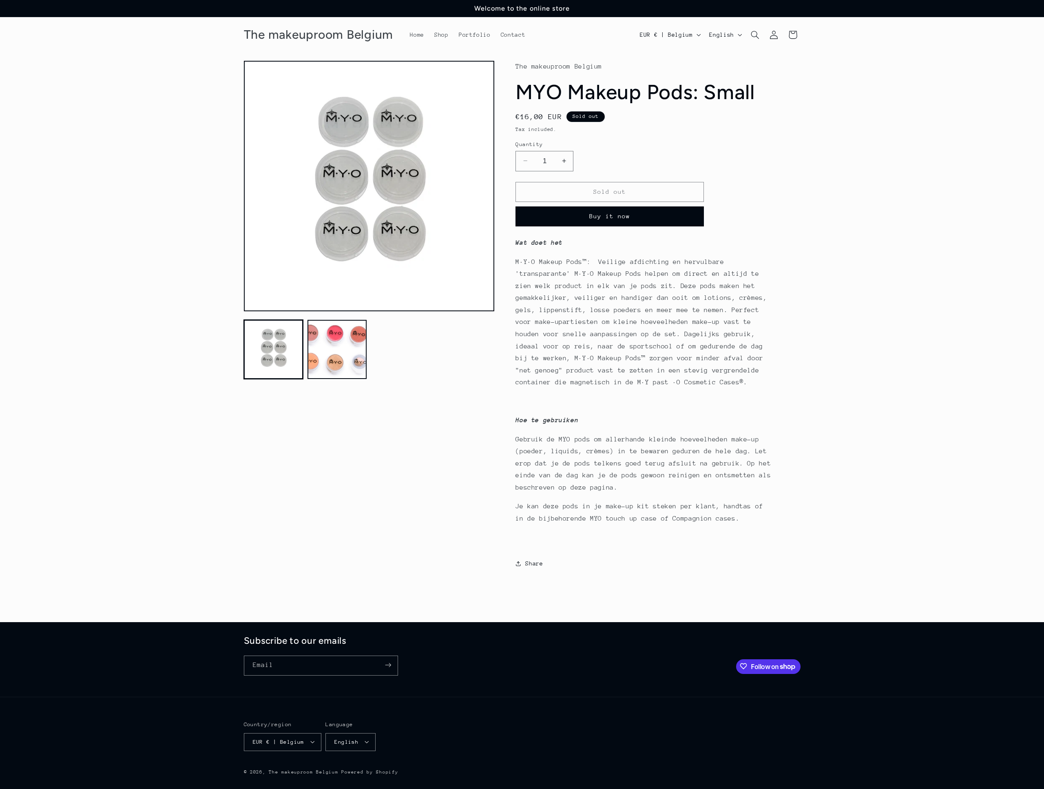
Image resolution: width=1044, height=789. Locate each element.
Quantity (529, 144)
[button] (754, 34)
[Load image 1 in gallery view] (273, 349)
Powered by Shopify (369, 771)
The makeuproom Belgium (303, 771)
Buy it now (609, 216)
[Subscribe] (387, 665)
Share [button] (534, 563)
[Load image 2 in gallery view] (337, 349)
